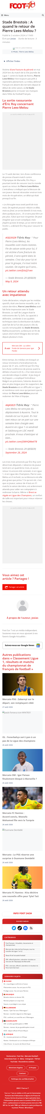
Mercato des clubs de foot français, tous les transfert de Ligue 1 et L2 (20, 950)
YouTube (13, 1061)
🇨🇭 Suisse (7, 981)
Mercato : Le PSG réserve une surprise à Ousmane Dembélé (18, 856)
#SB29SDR (10, 237)
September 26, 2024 (16, 452)
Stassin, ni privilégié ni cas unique (15, 1004)
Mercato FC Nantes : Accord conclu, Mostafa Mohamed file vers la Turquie (18, 817)
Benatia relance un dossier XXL (14, 997)
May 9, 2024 (11, 281)
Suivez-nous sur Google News (20, 645)
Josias (35, 617)
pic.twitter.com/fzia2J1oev (19, 270)
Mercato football (31, 1056)
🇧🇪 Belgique (9, 994)
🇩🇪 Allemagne (10, 1008)
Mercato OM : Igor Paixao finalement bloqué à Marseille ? (19, 777)
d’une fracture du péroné (22, 69)
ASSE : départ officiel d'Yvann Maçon (16, 1030)
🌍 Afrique (8, 1034)
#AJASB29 (10, 405)
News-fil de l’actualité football (15, 955)
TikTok (37, 1059)
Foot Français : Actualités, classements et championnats (19, 944)
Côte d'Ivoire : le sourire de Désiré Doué (17, 1044)
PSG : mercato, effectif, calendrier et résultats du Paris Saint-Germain (22, 967)
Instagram (29, 1059)
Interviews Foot (10, 1059)
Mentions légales (16, 1068)
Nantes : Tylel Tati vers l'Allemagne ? (16, 1010)
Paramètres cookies (26, 1061)
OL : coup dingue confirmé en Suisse (16, 984)
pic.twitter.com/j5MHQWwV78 (21, 441)
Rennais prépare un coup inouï (14, 1001)
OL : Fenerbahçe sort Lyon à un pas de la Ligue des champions (19, 739)
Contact (22, 1073)
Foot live (20, 1056)
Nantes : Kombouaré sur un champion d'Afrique (19, 1040)
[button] (43, 15)
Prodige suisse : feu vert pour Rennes (16, 991)
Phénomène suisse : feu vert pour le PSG (17, 987)
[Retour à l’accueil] (22, 5)
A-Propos (32, 1068)
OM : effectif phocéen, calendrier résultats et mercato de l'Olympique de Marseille (20, 961)
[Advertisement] (22, 141)
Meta (22, 1059)
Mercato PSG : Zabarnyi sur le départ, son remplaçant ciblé (18, 701)
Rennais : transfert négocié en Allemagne (17, 1014)
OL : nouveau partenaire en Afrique (15, 1037)
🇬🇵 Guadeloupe (10, 1021)
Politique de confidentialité (22, 1079)
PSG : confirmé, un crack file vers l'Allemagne (19, 1017)
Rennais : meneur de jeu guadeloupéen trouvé (19, 1027)
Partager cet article (16, 587)
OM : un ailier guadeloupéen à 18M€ (16, 1024)
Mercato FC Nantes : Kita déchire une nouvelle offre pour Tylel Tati (21, 894)
